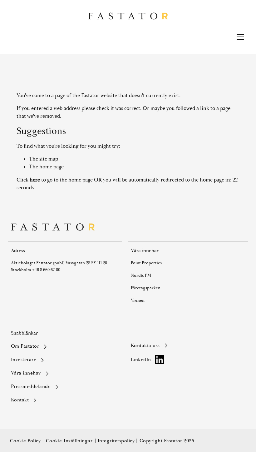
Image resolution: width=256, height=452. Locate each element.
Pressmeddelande (31, 387)
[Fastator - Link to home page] (128, 16)
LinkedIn (141, 359)
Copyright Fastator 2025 (167, 441)
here (35, 179)
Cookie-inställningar (70, 441)
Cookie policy (26, 441)
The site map (43, 159)
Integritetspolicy (116, 441)
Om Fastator (25, 346)
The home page (46, 166)
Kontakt (20, 400)
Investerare (23, 360)
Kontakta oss (145, 346)
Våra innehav (26, 373)
